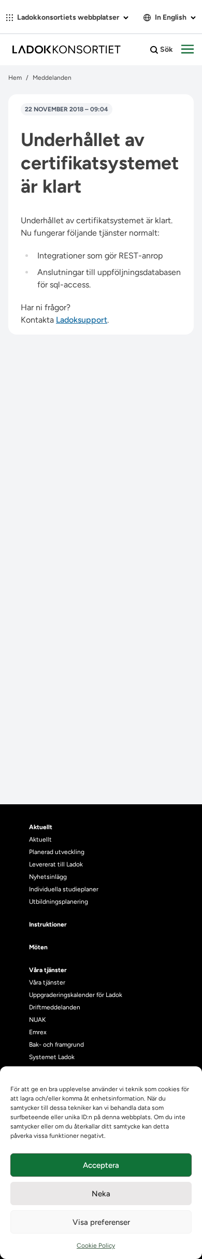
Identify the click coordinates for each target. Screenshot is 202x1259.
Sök (165, 49)
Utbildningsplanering (58, 901)
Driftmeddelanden (54, 1007)
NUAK (37, 1019)
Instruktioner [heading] (48, 924)
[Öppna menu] (187, 50)
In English (170, 17)
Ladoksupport (81, 320)
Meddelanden (52, 77)
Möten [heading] (38, 947)
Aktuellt (40, 839)
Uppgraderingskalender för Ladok (75, 994)
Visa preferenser (101, 1222)
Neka (101, 1193)
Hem (15, 77)
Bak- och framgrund (56, 1044)
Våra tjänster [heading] (48, 970)
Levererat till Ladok (56, 864)
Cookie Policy (96, 1245)
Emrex (38, 1032)
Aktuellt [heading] (40, 827)
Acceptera (101, 1165)
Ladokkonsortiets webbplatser (68, 17)
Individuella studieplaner (64, 889)
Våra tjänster (47, 982)
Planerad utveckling (56, 852)
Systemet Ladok (52, 1057)
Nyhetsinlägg (48, 876)
